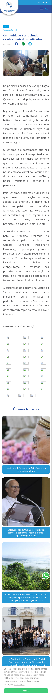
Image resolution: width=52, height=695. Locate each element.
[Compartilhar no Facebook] (18, 45)
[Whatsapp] (39, 2)
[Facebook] (46, 2)
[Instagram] (43, 2)
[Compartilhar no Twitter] (31, 45)
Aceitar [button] (26, 691)
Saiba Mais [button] (19, 684)
